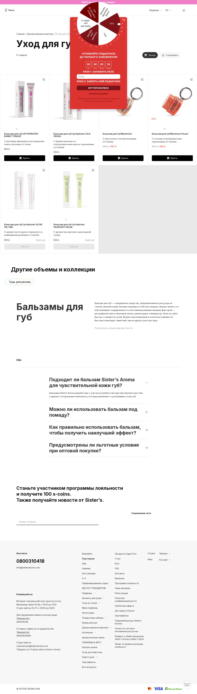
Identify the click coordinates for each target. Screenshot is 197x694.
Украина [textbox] (163, 553)
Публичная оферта (124, 606)
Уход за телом (89, 603)
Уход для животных (92, 652)
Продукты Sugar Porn (125, 554)
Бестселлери (88, 573)
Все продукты (89, 667)
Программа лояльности (127, 583)
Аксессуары (88, 613)
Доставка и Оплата (124, 611)
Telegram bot (22, 632)
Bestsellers (87, 554)
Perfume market (89, 647)
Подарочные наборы (92, 618)
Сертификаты (89, 662)
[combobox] (170, 553)
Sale (84, 563)
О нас (118, 558)
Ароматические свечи (93, 637)
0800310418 (30, 561)
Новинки (86, 568)
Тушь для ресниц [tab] (19, 282)
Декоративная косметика (40, 34)
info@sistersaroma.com (28, 567)
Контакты (119, 573)
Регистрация (121, 593)
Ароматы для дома (91, 598)
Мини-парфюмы (90, 608)
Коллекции (87, 632)
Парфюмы (87, 593)
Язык (150, 559)
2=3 (84, 578)
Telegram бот (23, 618)
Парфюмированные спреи (95, 583)
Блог (117, 563)
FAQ (117, 568)
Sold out (24, 246)
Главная (20, 34)
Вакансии (119, 578)
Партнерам (88, 558)
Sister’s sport (88, 657)
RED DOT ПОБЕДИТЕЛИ (94, 588)
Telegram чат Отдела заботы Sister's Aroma (38, 649)
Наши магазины (122, 588)
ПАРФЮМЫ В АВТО (91, 642)
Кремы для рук (89, 622)
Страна (151, 553)
